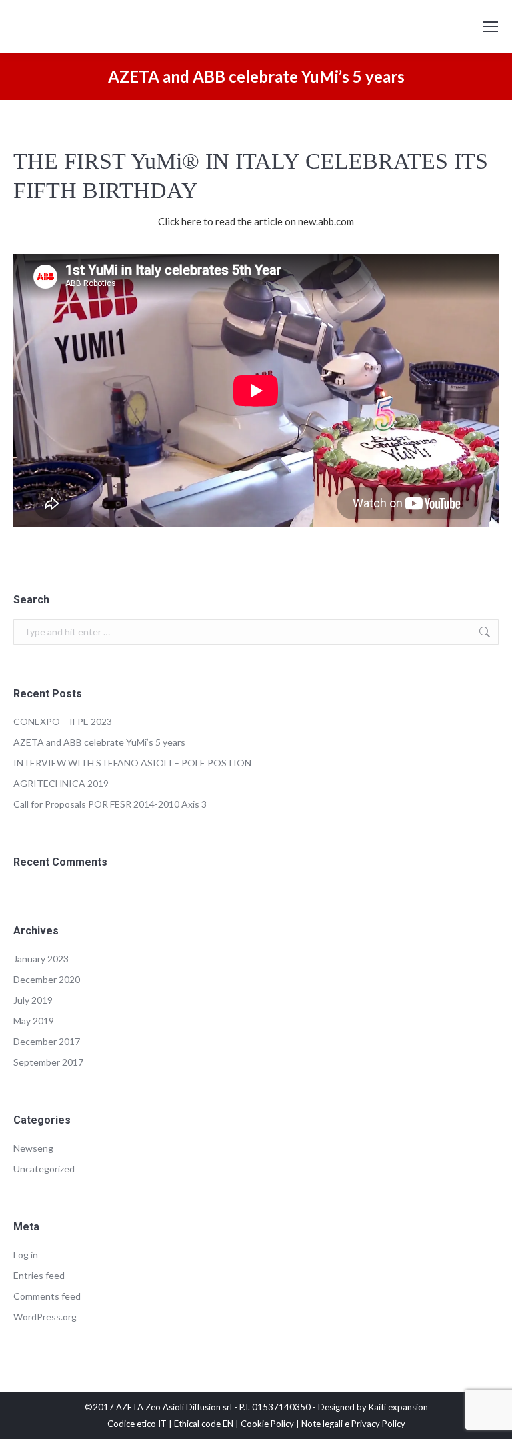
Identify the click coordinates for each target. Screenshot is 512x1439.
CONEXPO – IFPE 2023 (62, 721)
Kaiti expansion (398, 1407)
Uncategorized (44, 1168)
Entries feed (39, 1275)
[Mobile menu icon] (491, 27)
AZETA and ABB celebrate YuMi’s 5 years (99, 742)
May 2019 (33, 1020)
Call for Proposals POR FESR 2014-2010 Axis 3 (110, 804)
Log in (25, 1254)
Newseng (33, 1148)
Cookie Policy (267, 1423)
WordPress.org (45, 1316)
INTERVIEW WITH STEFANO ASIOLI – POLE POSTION (132, 762)
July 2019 (33, 1000)
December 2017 (46, 1041)
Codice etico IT (137, 1423)
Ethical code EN (203, 1423)
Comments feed (47, 1296)
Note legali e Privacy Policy (353, 1423)
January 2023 (41, 958)
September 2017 (48, 1062)
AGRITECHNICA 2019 (61, 783)
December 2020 (46, 979)
